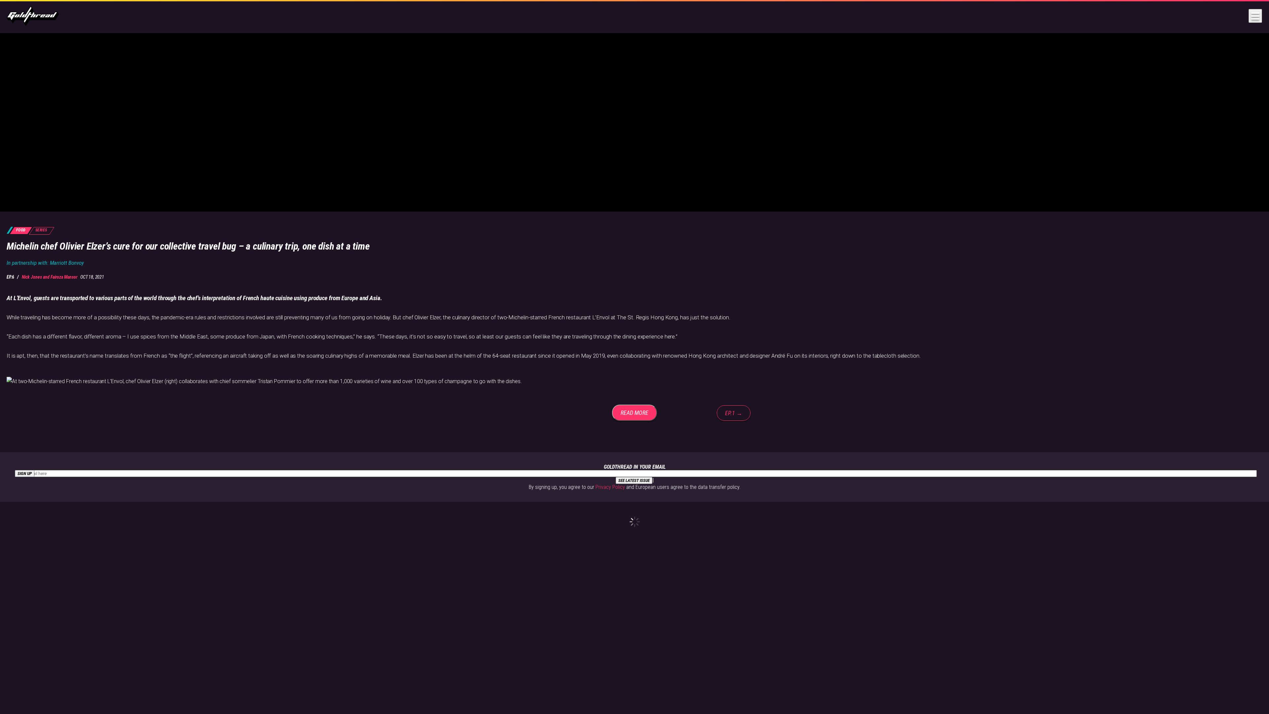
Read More (634, 412)
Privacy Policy (610, 487)
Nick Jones (32, 277)
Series (41, 230)
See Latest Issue (634, 480)
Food (21, 230)
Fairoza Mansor (64, 277)
